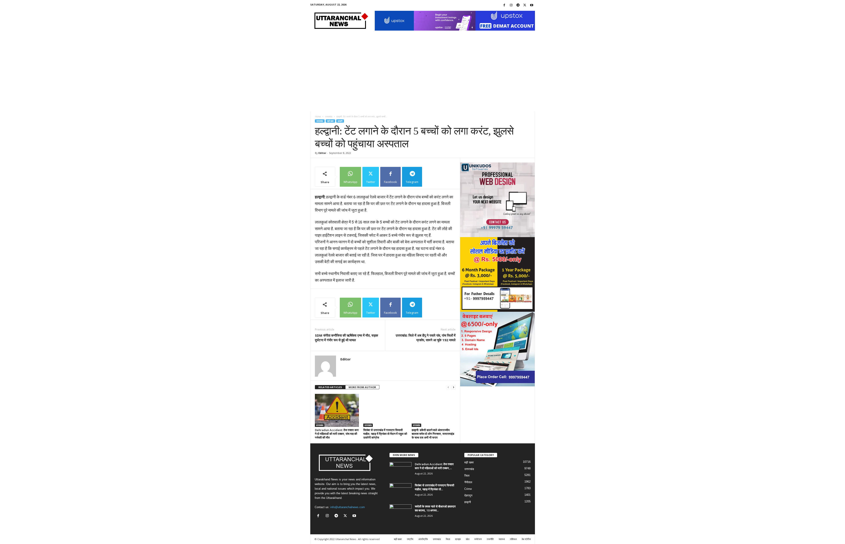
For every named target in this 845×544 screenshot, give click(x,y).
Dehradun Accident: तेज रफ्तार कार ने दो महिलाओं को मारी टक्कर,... (434, 466)
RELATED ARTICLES (330, 387)
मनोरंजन (478, 539)
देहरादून (468, 495)
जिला (467, 475)
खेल (467, 539)
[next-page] (453, 387)
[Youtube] (531, 5)
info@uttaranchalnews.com (347, 507)
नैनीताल (468, 482)
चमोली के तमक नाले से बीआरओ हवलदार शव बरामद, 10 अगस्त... (435, 508)
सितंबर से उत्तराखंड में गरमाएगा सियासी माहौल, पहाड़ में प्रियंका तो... (434, 487)
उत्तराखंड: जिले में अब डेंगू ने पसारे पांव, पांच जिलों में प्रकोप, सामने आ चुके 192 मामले (426, 337)
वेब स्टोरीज (526, 539)
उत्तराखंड (328, 116)
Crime (468, 489)
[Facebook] (504, 5)
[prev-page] (448, 387)
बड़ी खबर (330, 121)
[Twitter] (524, 5)
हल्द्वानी (340, 121)
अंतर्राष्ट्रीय (423, 539)
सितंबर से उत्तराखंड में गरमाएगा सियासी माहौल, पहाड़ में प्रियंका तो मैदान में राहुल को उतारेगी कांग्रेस (385, 433)
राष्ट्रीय (410, 539)
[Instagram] (511, 5)
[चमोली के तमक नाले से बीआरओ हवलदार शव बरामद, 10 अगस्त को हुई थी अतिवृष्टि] (400, 512)
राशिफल (513, 539)
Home (318, 116)
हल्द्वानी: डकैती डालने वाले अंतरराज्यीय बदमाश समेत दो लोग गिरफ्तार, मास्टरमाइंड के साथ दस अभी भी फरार (433, 433)
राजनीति (490, 539)
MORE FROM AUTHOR (362, 387)
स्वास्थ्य (502, 539)
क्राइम (458, 539)
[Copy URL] (433, 177)
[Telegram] (518, 5)
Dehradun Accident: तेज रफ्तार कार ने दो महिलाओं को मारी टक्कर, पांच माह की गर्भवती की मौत (337, 433)
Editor (322, 153)
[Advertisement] (422, 78)
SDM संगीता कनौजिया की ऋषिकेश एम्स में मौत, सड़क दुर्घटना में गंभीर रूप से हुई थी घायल (346, 337)
